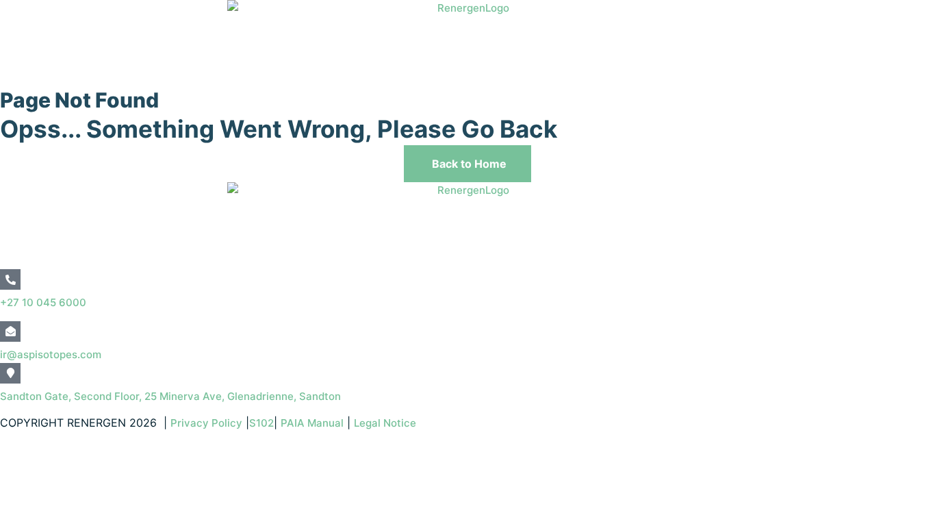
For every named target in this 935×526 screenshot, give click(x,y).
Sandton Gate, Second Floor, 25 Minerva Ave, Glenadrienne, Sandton (170, 396)
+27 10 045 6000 (43, 302)
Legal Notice (386, 422)
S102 (261, 422)
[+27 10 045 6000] (10, 279)
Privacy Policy (206, 422)
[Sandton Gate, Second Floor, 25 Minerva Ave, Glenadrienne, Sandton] (10, 373)
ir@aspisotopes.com (50, 354)
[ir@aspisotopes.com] (10, 331)
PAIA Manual (312, 422)
